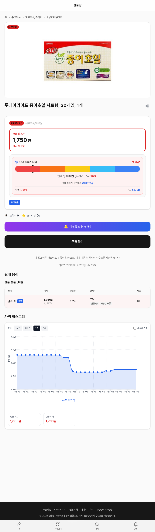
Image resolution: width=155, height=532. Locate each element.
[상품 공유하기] (147, 106)
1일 (36, 328)
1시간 (18, 328)
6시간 (27, 328)
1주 (44, 328)
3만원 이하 (73, 509)
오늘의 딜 (47, 509)
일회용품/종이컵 (33, 17)
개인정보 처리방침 (104, 509)
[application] (77, 371)
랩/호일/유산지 (54, 17)
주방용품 (16, 17)
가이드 (84, 509)
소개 (91, 509)
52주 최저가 (59, 509)
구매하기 (77, 242)
